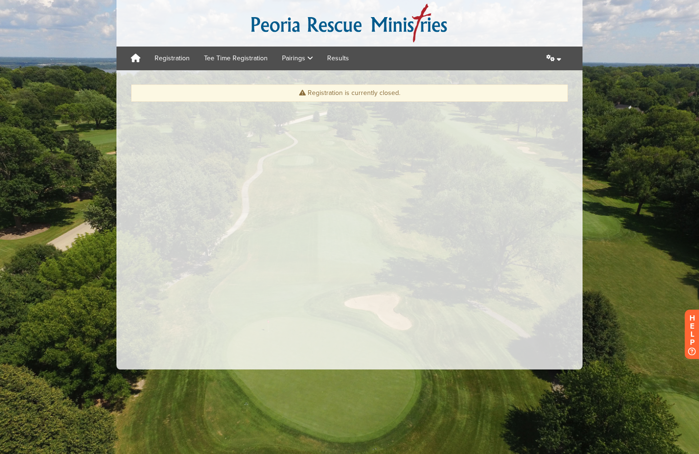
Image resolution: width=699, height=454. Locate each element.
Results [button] (338, 58)
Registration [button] (172, 58)
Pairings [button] (294, 58)
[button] (553, 58)
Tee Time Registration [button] (236, 58)
